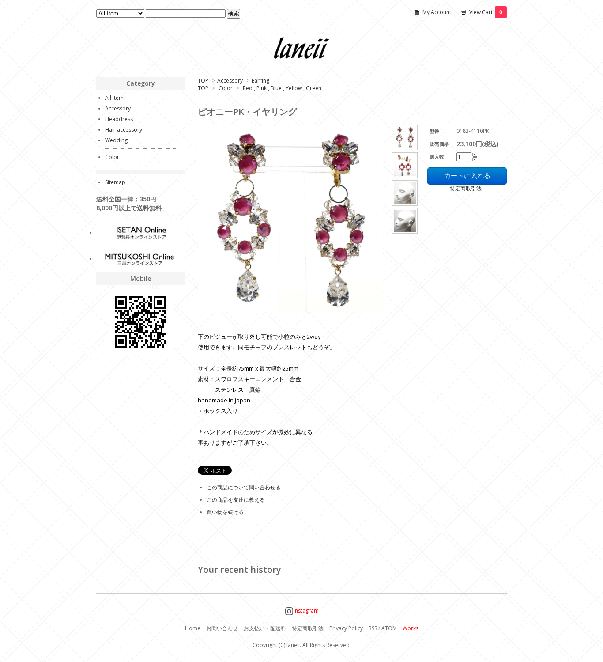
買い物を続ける (225, 512)
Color (226, 88)
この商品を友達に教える (236, 499)
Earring (260, 80)
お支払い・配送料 (265, 628)
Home (192, 628)
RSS (373, 628)
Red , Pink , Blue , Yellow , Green (282, 88)
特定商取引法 (454, 188)
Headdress (119, 119)
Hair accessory (123, 129)
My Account (436, 12)
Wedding (116, 140)
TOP (203, 80)
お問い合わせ (222, 628)
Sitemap (115, 182)
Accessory (230, 80)
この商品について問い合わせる (244, 487)
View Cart (485, 12)
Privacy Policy (346, 628)
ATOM (389, 628)
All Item (114, 98)
